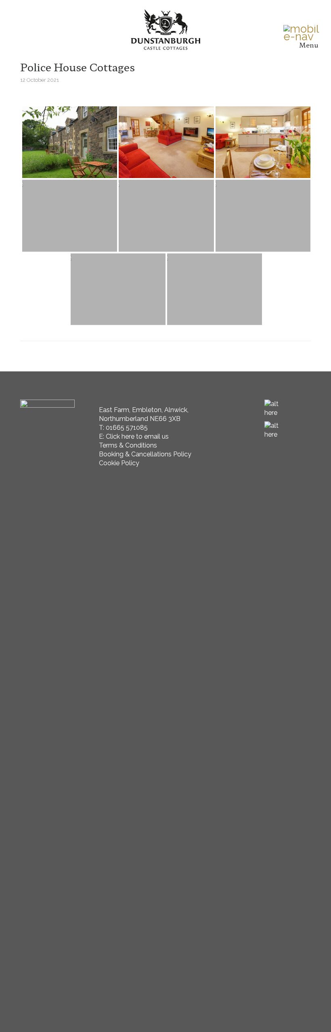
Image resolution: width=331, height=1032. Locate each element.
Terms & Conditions (128, 445)
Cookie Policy (119, 463)
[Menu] (302, 31)
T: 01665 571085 (123, 427)
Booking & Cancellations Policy (145, 454)
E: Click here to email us (134, 436)
